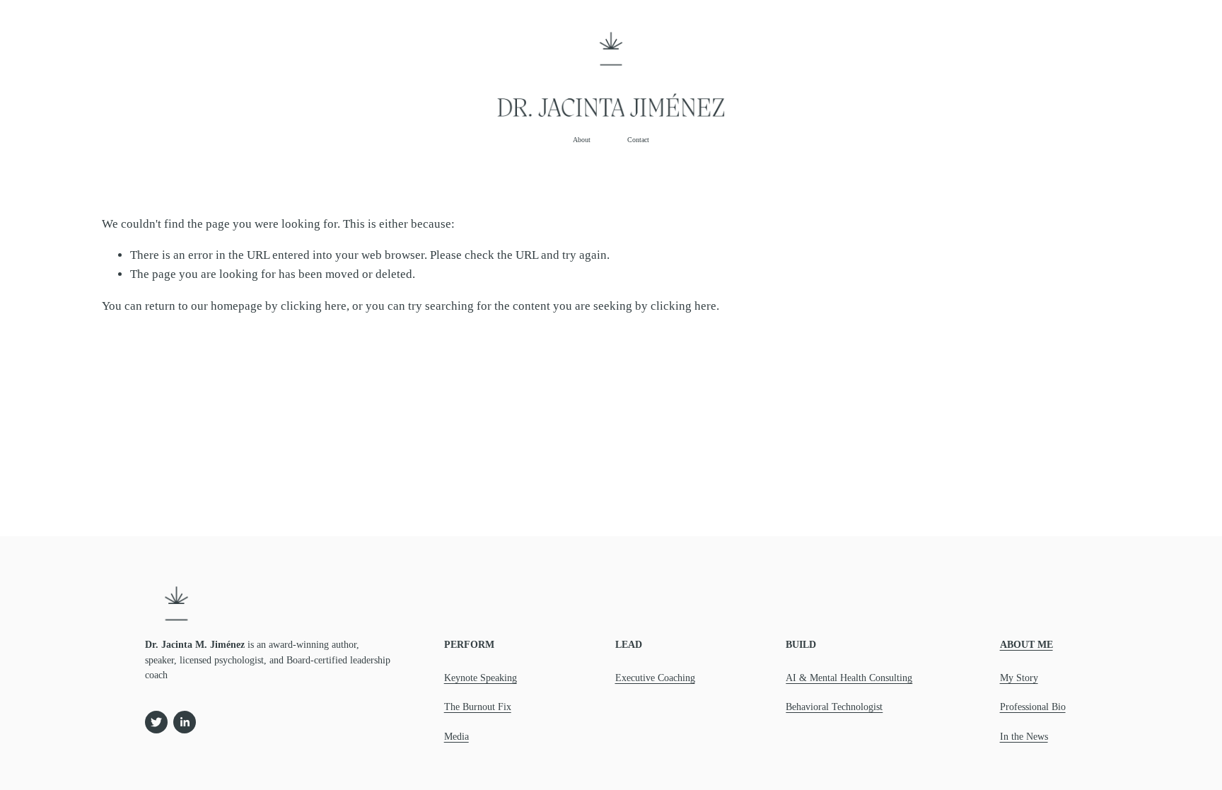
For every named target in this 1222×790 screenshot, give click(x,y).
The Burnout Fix (477, 707)
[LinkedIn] (184, 722)
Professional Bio (1033, 707)
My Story (1019, 678)
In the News (1024, 736)
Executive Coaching (655, 678)
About (581, 140)
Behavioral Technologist (834, 707)
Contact (638, 140)
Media (456, 736)
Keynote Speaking (480, 678)
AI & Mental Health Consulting (849, 678)
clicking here (314, 306)
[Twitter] (156, 722)
